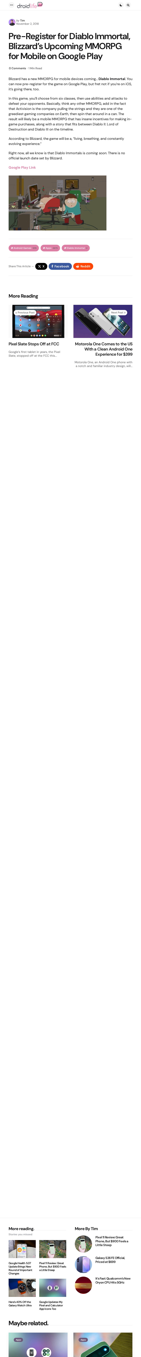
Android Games (25, 248)
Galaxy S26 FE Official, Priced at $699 (110, 1260)
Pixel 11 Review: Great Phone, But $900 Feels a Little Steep (52, 1267)
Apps (52, 248)
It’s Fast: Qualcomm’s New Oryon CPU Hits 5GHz (112, 1280)
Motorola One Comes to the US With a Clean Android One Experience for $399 (103, 349)
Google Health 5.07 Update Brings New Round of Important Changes (20, 1268)
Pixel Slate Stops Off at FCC (34, 344)
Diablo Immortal (77, 248)
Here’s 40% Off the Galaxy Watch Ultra (20, 1303)
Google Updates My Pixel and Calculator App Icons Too (51, 1305)
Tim (22, 20)
